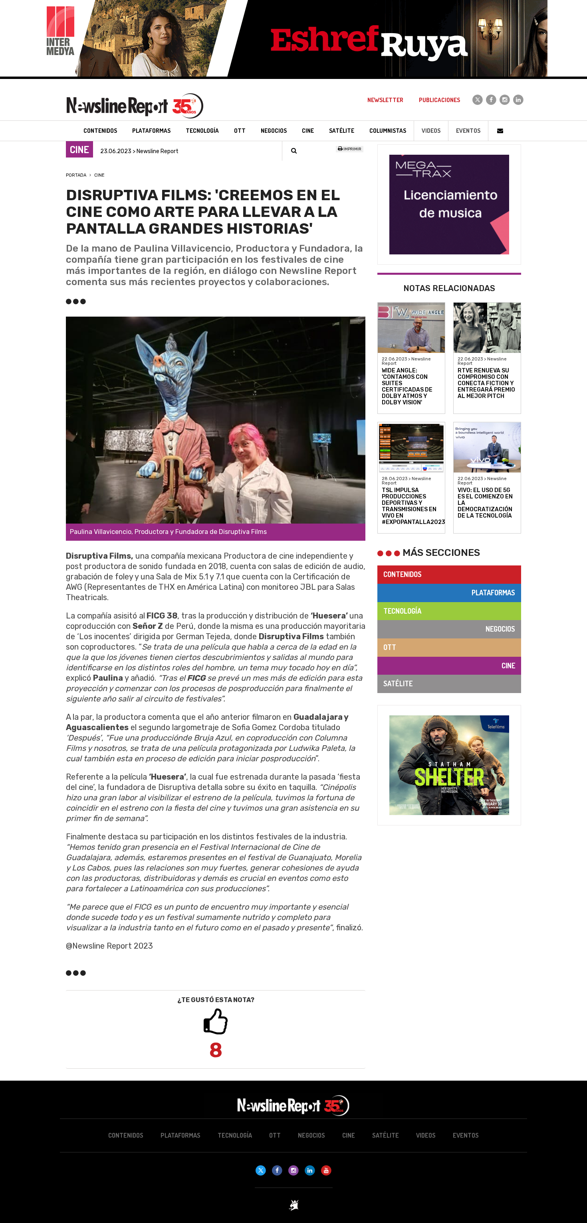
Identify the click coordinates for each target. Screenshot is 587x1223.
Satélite (397, 683)
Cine (99, 175)
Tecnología (402, 611)
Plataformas (493, 592)
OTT (389, 647)
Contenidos (402, 574)
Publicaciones (439, 100)
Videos (431, 130)
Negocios (500, 628)
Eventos (468, 130)
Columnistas (387, 130)
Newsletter (385, 100)
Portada (76, 175)
